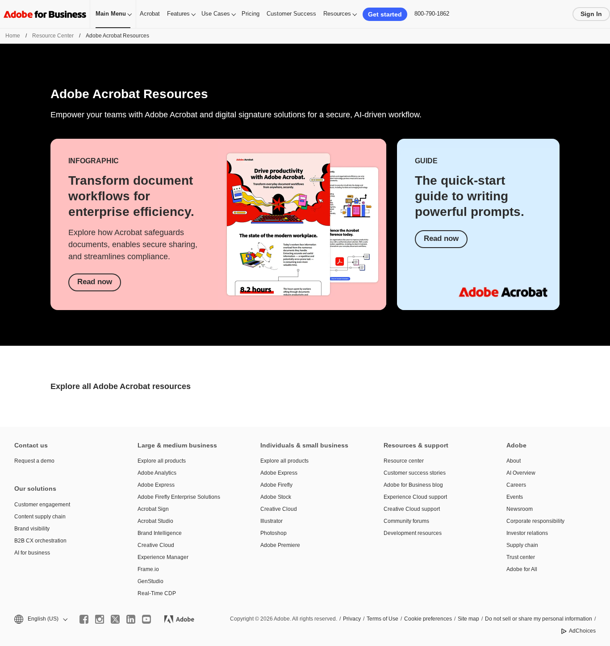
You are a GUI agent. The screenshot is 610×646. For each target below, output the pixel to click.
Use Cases (215, 13)
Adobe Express (156, 485)
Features (178, 13)
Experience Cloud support (415, 497)
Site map (468, 619)
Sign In (591, 13)
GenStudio (150, 581)
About (513, 461)
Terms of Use (382, 619)
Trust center (520, 557)
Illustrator (271, 521)
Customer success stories (415, 473)
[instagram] (99, 619)
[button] (40, 619)
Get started (385, 14)
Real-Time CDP (157, 593)
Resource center (404, 461)
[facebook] (83, 619)
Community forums (406, 521)
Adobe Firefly (276, 485)
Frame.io (148, 569)
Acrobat (150, 13)
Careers (516, 485)
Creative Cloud (156, 545)
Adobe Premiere (280, 545)
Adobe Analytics (157, 473)
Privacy (352, 619)
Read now (94, 281)
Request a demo (34, 461)
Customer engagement (42, 504)
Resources (337, 13)
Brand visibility (32, 529)
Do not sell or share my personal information (538, 619)
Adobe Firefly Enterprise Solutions (179, 497)
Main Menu (111, 13)
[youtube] (146, 619)
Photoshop (273, 533)
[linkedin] (130, 619)
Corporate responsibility (535, 521)
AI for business (32, 553)
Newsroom (519, 509)
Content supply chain (40, 516)
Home (12, 36)
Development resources (413, 533)
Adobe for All (521, 569)
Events (514, 497)
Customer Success (291, 13)
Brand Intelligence (160, 533)
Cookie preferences (428, 619)
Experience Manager (163, 557)
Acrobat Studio (155, 521)
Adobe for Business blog (413, 485)
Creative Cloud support (412, 509)
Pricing (250, 13)
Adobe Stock (275, 497)
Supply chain (522, 545)
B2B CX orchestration (40, 541)
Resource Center (53, 36)
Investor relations (527, 533)
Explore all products (162, 461)
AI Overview (520, 473)
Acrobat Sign (153, 509)
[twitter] (115, 619)
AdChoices (582, 631)
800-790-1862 (431, 13)
